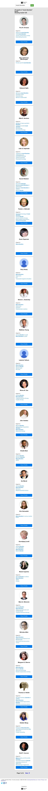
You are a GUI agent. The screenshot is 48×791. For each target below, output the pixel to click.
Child (21, 34)
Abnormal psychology (21, 670)
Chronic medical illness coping (23, 35)
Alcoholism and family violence (23, 704)
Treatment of (23, 153)
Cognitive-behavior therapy (22, 398)
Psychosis (18, 307)
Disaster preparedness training (23, 671)
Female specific (23, 62)
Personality (21, 183)
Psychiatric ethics (20, 94)
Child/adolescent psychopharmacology (21, 155)
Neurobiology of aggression (22, 764)
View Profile (24, 42)
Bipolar (19, 190)
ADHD (17, 460)
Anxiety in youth (22, 334)
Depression (18, 275)
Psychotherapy (19, 96)
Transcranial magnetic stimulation (23, 278)
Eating (20, 547)
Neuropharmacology (20, 130)
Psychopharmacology (21, 159)
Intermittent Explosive (23, 760)
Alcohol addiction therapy (22, 218)
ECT (17, 277)
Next (26, 773)
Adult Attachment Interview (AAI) (23, 729)
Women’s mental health (21, 97)
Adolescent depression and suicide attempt (22, 610)
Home (39, 779)
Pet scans (18, 369)
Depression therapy (20, 431)
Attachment (18, 730)
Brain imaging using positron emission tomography (22, 220)
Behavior (20, 457)
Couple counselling (20, 732)
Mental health (19, 368)
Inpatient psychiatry (20, 157)
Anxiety (20, 216)
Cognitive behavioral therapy (22, 612)
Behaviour (18, 489)
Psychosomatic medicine (21, 309)
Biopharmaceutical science (22, 490)
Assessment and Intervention (22, 641)
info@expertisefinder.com (32, 779)
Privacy (42, 779)
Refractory (22, 93)
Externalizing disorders (21, 37)
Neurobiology (19, 128)
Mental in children (22, 576)
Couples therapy (20, 399)
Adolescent (22, 32)
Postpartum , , (23, 727)
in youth (21, 336)
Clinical (17, 642)
